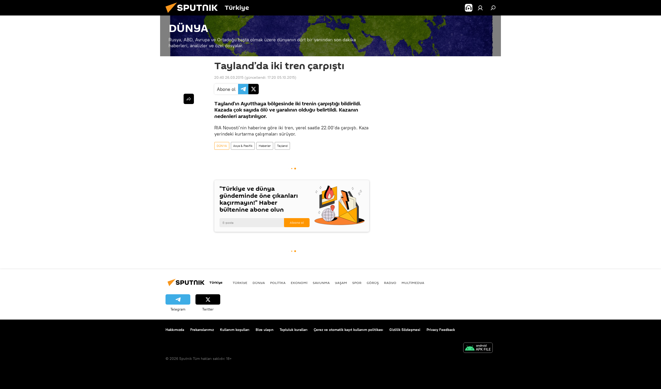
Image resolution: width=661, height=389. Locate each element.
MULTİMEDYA (413, 282)
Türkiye (240, 282)
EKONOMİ (299, 282)
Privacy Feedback (441, 329)
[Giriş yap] (480, 8)
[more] (189, 99)
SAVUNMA (321, 282)
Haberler (265, 146)
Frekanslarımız (202, 329)
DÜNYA (222, 146)
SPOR (356, 282)
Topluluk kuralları (294, 329)
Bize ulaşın (264, 329)
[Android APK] (477, 348)
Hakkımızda (175, 329)
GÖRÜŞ (373, 282)
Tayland (282, 146)
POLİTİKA (278, 282)
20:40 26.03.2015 (228, 77)
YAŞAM (341, 282)
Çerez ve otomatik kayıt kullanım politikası (348, 329)
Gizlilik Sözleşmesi (404, 329)
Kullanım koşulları (234, 329)
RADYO (390, 282)
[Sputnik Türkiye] (194, 14)
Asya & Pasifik (243, 146)
